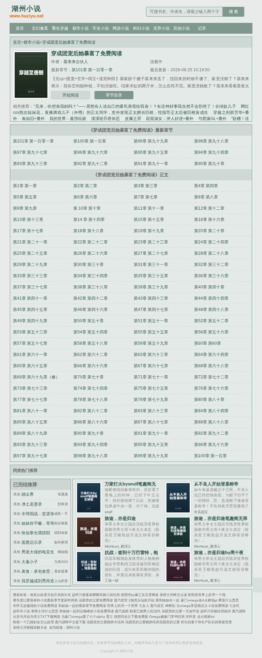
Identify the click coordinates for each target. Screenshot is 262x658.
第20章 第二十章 (209, 230)
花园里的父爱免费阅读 (96, 600)
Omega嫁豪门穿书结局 (167, 616)
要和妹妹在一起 (167, 600)
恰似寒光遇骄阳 (35, 532)
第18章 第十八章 (88, 230)
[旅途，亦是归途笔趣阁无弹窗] (178, 546)
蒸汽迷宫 (157, 606)
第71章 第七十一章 (151, 377)
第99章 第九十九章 (151, 141)
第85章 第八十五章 (30, 422)
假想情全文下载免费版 (131, 616)
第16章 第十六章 (209, 219)
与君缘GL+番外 (212, 118)
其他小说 (181, 28)
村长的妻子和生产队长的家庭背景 (206, 622)
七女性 (234, 606)
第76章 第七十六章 (211, 388)
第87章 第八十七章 (151, 422)
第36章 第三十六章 (211, 275)
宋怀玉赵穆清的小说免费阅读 (35, 606)
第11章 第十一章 (149, 208)
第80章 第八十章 (209, 399)
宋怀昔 (191, 616)
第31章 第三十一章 (151, 264)
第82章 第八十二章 (90, 410)
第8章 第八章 (206, 197)
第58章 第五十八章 (90, 343)
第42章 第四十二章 (90, 298)
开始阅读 (70, 95)
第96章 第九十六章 (90, 152)
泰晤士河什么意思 (44, 611)
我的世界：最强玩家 (67, 118)
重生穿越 (60, 28)
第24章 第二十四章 (211, 242)
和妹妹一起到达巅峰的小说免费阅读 (86, 611)
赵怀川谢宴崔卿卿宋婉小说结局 (96, 595)
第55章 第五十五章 (151, 332)
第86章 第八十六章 (90, 422)
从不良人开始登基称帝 (216, 484)
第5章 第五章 (25, 197)
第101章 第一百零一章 (92, 70)
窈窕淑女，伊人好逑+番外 (169, 118)
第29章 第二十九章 (30, 264)
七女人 (144, 606)
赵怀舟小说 (21, 611)
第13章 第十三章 (28, 219)
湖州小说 (73, 627)
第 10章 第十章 (87, 208)
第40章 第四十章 (209, 287)
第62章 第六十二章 (90, 354)
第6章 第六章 (85, 197)
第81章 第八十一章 (30, 410)
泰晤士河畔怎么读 (173, 595)
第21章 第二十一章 (30, 242)
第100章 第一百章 (89, 141)
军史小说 (100, 28)
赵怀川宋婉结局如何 (215, 611)
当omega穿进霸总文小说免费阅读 (202, 606)
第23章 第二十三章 (151, 242)
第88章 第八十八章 (211, 422)
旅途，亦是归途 (120, 518)
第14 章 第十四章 (89, 219)
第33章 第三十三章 (30, 275)
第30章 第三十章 (88, 264)
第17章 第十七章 (28, 230)
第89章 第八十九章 (30, 433)
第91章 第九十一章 (151, 163)
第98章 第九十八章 (211, 141)
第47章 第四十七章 (151, 309)
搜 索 (233, 11)
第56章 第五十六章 (211, 332)
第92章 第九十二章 (90, 163)
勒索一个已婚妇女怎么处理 (33, 622)
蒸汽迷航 (122, 611)
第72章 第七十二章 (211, 377)
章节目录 (114, 95)
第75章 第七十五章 (151, 388)
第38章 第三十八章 (90, 287)
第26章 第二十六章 (90, 253)
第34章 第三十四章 (90, 275)
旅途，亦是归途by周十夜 (219, 552)
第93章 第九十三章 (30, 163)
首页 (20, 28)
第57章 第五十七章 (30, 343)
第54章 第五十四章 (90, 332)
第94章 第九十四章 (211, 152)
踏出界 (27, 494)
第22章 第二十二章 (90, 242)
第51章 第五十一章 (151, 320)
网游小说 (121, 28)
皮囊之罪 (133, 118)
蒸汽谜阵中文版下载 (70, 622)
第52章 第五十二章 (211, 320)
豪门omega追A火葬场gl (199, 600)
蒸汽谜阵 (239, 611)
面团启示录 (31, 542)
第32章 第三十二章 (211, 264)
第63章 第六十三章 (151, 354)
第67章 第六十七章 (151, 365)
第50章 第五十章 (88, 320)
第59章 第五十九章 (151, 343)
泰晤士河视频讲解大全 (30, 627)
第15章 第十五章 (149, 219)
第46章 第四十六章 (90, 309)
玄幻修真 (40, 28)
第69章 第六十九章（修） (36, 377)
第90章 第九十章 (209, 163)
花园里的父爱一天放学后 (180, 611)
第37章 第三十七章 (30, 287)
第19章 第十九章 (149, 230)
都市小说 (80, 28)
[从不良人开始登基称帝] (178, 512)
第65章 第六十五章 (30, 365)
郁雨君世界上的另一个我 (206, 595)
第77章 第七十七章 (30, 399)
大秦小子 (29, 561)
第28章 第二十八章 (211, 253)
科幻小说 (141, 28)
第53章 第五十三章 (30, 332)
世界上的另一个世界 (122, 606)
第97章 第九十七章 (30, 152)
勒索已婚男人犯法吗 (145, 611)
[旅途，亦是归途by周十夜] (178, 581)
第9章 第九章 (25, 208)
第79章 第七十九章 (151, 399)
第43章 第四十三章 (151, 298)
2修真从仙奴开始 (142, 600)
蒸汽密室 (121, 600)
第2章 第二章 (85, 185)
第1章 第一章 (25, 185)
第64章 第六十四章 (211, 354)
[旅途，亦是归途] (88, 546)
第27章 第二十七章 (151, 253)
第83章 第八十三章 (151, 410)
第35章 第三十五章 (151, 275)
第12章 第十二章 (209, 208)
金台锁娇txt (206, 616)
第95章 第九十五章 (151, 152)
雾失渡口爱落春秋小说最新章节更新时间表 (45, 600)
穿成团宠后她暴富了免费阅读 (69, 42)
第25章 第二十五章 (30, 253)
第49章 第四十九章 (30, 320)
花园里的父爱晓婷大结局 (105, 622)
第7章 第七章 (146, 197)
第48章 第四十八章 (211, 309)
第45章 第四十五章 (30, 309)
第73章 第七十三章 (30, 388)
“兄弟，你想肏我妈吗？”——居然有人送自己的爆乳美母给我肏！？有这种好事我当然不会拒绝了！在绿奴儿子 (135, 106)
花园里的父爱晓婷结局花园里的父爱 (152, 622)
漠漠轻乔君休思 (105, 118)
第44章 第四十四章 (211, 298)
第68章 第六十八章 (211, 365)
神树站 (170, 606)
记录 (202, 28)
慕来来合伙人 (75, 61)
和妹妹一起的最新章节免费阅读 (82, 606)
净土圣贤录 (31, 504)
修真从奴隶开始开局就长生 (50, 595)
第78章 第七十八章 (90, 399)
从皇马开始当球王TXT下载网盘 (36, 616)
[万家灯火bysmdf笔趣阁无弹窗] (88, 512)
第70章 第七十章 (88, 377)
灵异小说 (161, 28)
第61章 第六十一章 (30, 354)
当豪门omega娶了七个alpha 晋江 (87, 616)
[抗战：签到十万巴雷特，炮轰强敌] (88, 581)
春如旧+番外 (33, 118)
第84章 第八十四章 (211, 410)
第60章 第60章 (207, 343)
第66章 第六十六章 (90, 365)
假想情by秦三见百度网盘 (140, 595)
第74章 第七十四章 (90, 388)
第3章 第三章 (146, 185)
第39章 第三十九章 (151, 287)
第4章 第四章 (206, 185)
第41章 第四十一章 (30, 298)
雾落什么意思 (228, 600)
